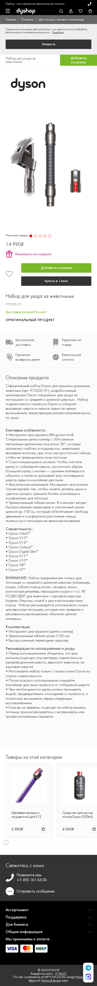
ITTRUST (61, 973)
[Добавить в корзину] (43, 829)
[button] (48, 911)
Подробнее (58, 32)
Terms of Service (51, 980)
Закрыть (48, 44)
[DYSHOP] (25, 11)
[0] (90, 11)
